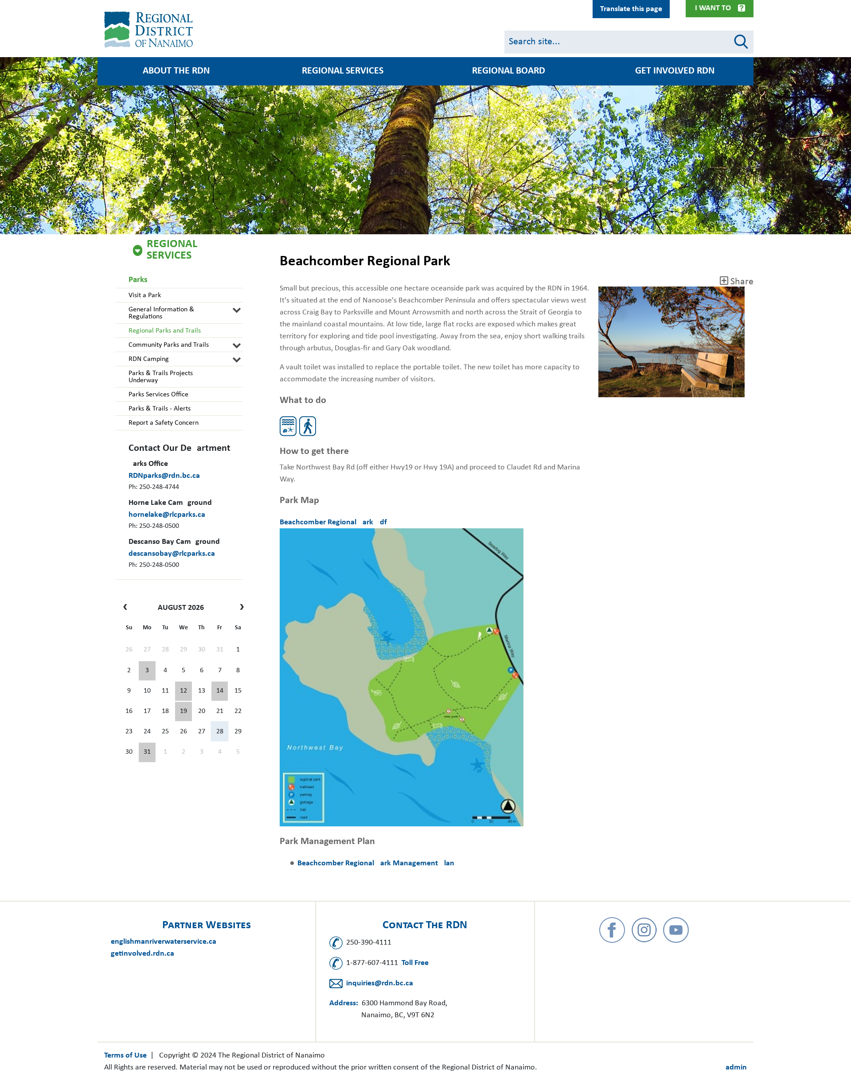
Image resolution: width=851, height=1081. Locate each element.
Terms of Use (125, 1055)
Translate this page (631, 9)
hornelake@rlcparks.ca (167, 515)
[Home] (150, 29)
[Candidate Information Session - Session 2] (183, 691)
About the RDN (176, 71)
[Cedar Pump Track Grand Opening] (147, 752)
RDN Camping (149, 359)
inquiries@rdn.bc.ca (379, 983)
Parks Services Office (158, 394)
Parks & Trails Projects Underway (161, 377)
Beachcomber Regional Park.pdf (333, 522)
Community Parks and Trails (169, 345)
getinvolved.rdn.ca (142, 953)
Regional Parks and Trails (165, 330)
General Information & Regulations (161, 313)
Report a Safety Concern (164, 422)
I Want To (713, 8)
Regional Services (342, 71)
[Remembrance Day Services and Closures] (219, 691)
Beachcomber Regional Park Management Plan (375, 863)
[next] (239, 608)
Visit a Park (145, 295)
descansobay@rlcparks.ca (172, 554)
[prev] (127, 608)
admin (736, 1067)
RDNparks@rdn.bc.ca (164, 476)
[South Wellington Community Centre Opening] (183, 711)
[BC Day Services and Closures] (147, 671)
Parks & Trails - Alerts (160, 408)
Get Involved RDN (674, 71)
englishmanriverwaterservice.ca (163, 942)
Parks (138, 280)
